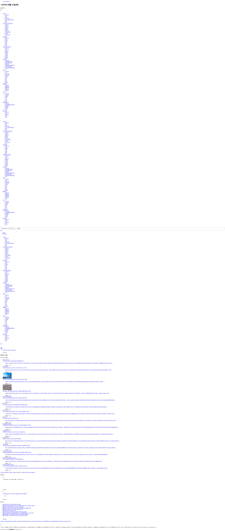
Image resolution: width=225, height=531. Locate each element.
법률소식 (7, 86)
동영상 (6, 82)
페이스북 (7, 30)
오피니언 (7, 94)
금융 (6, 41)
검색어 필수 (3, 228)
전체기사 (7, 14)
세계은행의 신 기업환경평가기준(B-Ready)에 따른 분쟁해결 (15, 514)
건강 (6, 72)
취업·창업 (5, 110)
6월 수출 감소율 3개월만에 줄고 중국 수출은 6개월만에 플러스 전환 (17, 391)
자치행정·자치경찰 (7, 46)
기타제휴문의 (46, 521)
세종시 (6, 57)
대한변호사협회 (8, 66)
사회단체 (5, 59)
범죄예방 (7, 64)
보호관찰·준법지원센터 (10, 67)
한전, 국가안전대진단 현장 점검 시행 (10, 418)
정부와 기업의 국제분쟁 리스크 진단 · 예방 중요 (13, 506)
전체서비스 (68, 521)
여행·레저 (7, 75)
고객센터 (37, 521)
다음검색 (33, 472)
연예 (6, 77)
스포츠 (6, 76)
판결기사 (7, 88)
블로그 (6, 29)
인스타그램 (7, 34)
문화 (4, 70)
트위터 (6, 33)
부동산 (6, 40)
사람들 (6, 96)
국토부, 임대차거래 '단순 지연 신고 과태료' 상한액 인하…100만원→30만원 (19, 505)
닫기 (1, 230)
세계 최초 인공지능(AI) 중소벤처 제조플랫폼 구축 (13, 360)
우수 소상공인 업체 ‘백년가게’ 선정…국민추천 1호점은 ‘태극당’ (16, 411)
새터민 (6, 108)
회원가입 (8, 1)
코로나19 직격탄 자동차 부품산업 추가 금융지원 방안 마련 (15, 397)
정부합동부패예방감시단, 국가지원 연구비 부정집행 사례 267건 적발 (17, 452)
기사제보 (33, 521)
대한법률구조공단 (9, 61)
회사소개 (64, 521)
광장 (4, 92)
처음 (1, 472)
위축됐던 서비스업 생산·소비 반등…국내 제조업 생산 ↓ (14, 431)
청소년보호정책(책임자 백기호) (55, 521)
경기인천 (7, 50)
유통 (6, 44)
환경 (6, 20)
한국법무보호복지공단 (10, 65)
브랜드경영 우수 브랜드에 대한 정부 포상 (12, 504)
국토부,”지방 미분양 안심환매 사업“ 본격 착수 (13, 509)
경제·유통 (5, 36)
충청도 (6, 51)
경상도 (6, 52)
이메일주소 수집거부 (16, 521)
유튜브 (6, 28)
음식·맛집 (7, 73)
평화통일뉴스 (5, 102)
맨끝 (30, 472)
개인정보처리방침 (8, 521)
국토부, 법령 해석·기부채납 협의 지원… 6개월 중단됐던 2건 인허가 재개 (18, 512)
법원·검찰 (7, 18)
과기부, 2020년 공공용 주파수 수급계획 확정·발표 (13, 459)
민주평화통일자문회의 (10, 104)
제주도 (6, 56)
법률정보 (5, 83)
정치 (6, 16)
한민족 (6, 107)
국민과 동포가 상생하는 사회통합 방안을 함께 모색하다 (15, 511)
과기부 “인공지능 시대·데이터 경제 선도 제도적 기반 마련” (15, 465)
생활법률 (7, 87)
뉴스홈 (4, 13)
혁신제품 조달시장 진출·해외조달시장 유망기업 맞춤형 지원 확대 (16, 445)
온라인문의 (28, 521)
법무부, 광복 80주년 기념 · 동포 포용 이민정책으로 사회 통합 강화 (17, 508)
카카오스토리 (8, 32)
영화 (6, 81)
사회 (6, 17)
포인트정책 (23, 521)
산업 (6, 43)
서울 (6, 49)
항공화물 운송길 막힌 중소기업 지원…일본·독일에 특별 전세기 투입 (17, 425)
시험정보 (7, 114)
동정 (6, 97)
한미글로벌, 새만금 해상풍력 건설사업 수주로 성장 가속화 (15, 379)
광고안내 (41, 521)
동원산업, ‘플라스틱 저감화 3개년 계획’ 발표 (12, 438)
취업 (6, 113)
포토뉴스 (7, 27)
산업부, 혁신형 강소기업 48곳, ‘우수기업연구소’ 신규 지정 (15, 367)
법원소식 (7, 89)
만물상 (6, 25)
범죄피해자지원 (8, 62)
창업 (6, 115)
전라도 (6, 54)
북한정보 (7, 105)
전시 (6, 80)
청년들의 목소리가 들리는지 (9, 510)
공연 (6, 78)
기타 (6, 22)
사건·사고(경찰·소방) (9, 19)
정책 (6, 39)
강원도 (6, 55)
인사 (6, 98)
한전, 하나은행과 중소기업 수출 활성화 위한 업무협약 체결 (15, 404)
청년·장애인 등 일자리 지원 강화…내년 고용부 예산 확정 (15, 515)
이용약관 (2, 521)
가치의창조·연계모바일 (7, 23)
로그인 (4, 1)
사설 (6, 99)
